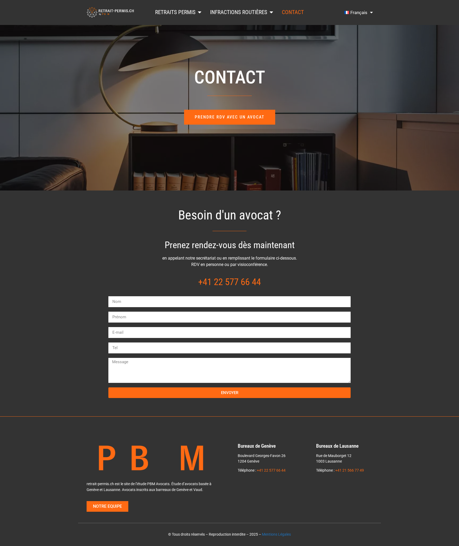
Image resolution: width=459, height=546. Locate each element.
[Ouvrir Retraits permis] (199, 12)
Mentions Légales (276, 534)
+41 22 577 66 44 (229, 281)
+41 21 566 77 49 (349, 470)
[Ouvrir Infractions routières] (271, 12)
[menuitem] (358, 12)
